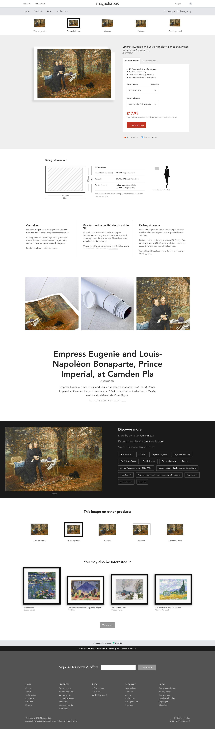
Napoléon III (192, 475)
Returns (28, 705)
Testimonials (30, 695)
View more (107, 625)
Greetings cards (66, 705)
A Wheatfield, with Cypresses (168, 607)
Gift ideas (96, 691)
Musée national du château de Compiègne (177, 468)
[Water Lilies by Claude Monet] (42, 586)
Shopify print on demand (180, 721)
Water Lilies (29, 607)
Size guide (155, 84)
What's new (64, 708)
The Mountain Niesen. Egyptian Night (84, 607)
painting (142, 482)
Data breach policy (167, 698)
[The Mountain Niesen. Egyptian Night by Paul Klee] (86, 590)
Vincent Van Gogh (162, 610)
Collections (62, 11)
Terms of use (164, 695)
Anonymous (128, 53)
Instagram (129, 705)
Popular (26, 11)
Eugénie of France (128, 461)
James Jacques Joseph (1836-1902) (136, 468)
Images (26, 3)
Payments (29, 698)
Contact (28, 688)
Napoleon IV (125, 475)
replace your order (161, 251)
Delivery (143, 240)
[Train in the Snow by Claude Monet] (129, 589)
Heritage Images (154, 441)
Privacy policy (165, 691)
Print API (177, 718)
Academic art (126, 454)
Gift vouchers (98, 688)
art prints (152, 77)
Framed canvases (66, 698)
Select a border (133, 98)
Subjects (38, 11)
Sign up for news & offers (78, 667)
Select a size (143, 84)
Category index (132, 701)
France (185, 461)
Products (40, 3)
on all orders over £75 (107, 648)
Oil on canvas (126, 482)
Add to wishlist (132, 137)
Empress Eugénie (159, 454)
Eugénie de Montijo (182, 454)
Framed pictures (66, 691)
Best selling (130, 688)
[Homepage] (107, 4)
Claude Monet (29, 610)
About (28, 691)
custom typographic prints (67, 721)
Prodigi (187, 718)
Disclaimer (163, 705)
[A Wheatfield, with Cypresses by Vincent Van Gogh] (173, 589)
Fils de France (149, 461)
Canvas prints (65, 695)
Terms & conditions (167, 688)
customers (113, 249)
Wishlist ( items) (99, 695)
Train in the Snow (118, 607)
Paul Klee (71, 610)
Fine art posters (65, 688)
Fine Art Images (169, 461)
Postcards (63, 701)
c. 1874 (142, 454)
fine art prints (51, 248)
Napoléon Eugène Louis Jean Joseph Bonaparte (159, 475)
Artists (49, 11)
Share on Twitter (150, 137)
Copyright (163, 701)
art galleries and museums (94, 241)
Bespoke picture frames (46, 721)
